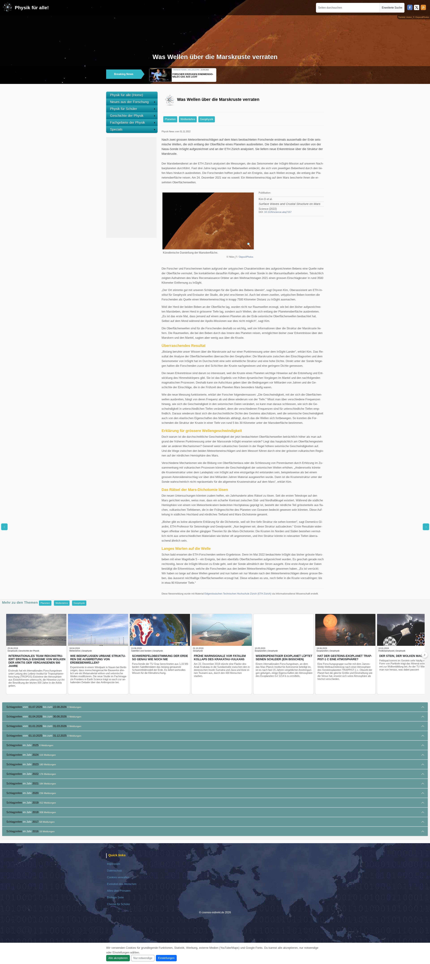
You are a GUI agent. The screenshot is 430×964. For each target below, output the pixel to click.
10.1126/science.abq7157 (278, 212)
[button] (315, 74)
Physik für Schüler (123, 109)
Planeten (170, 119)
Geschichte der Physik (126, 115)
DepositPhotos (246, 257)
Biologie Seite (115, 897)
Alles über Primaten (119, 890)
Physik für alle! (32, 7)
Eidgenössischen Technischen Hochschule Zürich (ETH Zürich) (237, 593)
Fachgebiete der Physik (127, 122)
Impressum (113, 863)
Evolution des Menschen (121, 884)
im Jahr (29, 745)
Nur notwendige (142, 958)
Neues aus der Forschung (129, 102)
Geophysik (206, 119)
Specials (116, 129)
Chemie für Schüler (118, 904)
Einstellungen (166, 958)
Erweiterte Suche (392, 7)
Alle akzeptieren (118, 958)
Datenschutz (114, 870)
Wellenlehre (187, 119)
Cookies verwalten (118, 877)
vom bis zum (43, 707)
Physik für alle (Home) (126, 95)
